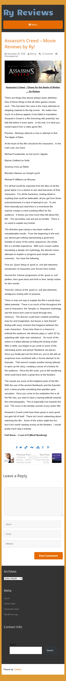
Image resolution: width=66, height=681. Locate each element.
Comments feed (11, 609)
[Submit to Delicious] (26, 447)
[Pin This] (48, 447)
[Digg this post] (31, 447)
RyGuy (33, 54)
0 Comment (47, 54)
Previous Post (23, 458)
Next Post (42, 458)
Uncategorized (11, 56)
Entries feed (9, 603)
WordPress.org (11, 614)
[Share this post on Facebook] (16, 447)
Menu (34, 24)
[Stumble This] (37, 447)
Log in (6, 598)
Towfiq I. (18, 669)
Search (13, 644)
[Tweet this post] (21, 447)
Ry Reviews (28, 12)
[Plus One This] (43, 447)
